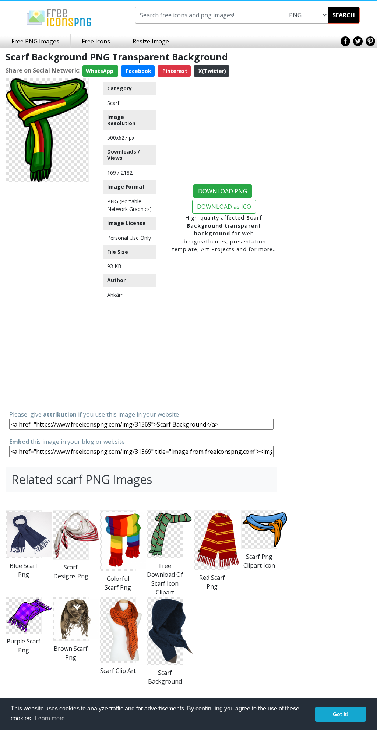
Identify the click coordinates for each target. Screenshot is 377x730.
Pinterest (174, 70)
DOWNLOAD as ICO (224, 207)
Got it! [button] (341, 714)
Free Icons (96, 41)
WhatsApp (100, 70)
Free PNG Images (35, 41)
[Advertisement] (47, 295)
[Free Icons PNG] (59, 17)
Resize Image (151, 41)
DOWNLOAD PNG (222, 191)
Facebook (137, 70)
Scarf (113, 102)
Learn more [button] (50, 718)
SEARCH (343, 15)
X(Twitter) (211, 70)
